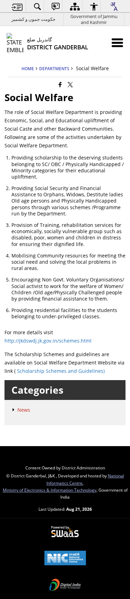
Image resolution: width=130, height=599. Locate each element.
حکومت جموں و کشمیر (33, 19)
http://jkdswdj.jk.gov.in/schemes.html (48, 340)
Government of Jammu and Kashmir (94, 19)
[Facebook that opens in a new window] (60, 84)
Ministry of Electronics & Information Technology (49, 490)
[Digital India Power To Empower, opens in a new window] (65, 585)
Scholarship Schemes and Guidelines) (61, 371)
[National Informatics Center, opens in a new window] (65, 558)
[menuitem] (17, 6)
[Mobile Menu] (117, 42)
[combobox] (114, 7)
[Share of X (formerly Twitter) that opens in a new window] (70, 84)
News (23, 410)
